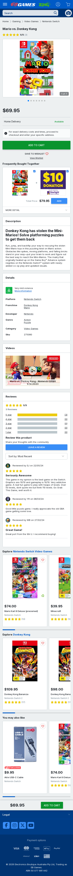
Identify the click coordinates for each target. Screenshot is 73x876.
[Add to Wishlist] (42, 560)
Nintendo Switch (51, 21)
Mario (27, 308)
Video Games (31, 21)
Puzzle (27, 322)
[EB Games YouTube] (30, 825)
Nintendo (28, 314)
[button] (28, 100)
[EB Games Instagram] (14, 825)
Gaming (16, 21)
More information (23, 291)
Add (59, 201)
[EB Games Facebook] (6, 825)
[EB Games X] (22, 825)
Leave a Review (36, 447)
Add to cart (36, 145)
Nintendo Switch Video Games (32, 551)
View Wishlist (36, 158)
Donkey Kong (31, 305)
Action (27, 320)
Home (6, 21)
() (23, 35)
